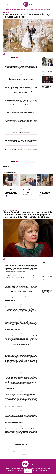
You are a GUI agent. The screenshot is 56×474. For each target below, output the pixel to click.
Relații (22, 9)
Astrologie (48, 9)
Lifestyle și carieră (31, 9)
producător (24, 454)
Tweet (11, 262)
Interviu (44, 187)
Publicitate (7, 9)
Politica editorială (45, 470)
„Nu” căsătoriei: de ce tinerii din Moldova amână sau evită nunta (28, 191)
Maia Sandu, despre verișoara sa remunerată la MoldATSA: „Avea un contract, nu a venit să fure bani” (47, 70)
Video (42, 9)
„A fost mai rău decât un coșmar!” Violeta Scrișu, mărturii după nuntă (45, 192)
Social (15, 9)
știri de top (7, 12)
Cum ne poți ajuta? (11, 470)
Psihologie (39, 9)
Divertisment (18, 9)
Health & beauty (26, 9)
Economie (12, 187)
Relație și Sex (29, 187)
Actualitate (11, 9)
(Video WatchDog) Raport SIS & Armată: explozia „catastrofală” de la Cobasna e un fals (47, 86)
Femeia (4, 12)
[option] (11, 188)
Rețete (36, 9)
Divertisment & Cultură (11, 210)
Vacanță (45, 9)
